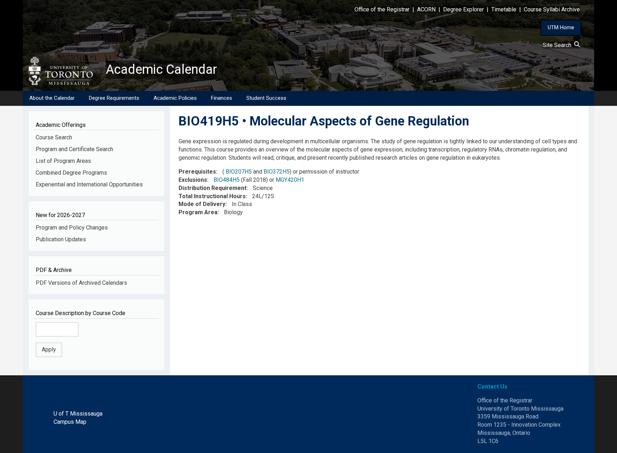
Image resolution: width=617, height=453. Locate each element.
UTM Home (561, 27)
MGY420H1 (290, 179)
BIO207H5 (239, 171)
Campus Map (70, 421)
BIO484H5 (227, 179)
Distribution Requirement (212, 188)
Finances (221, 98)
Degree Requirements (114, 98)
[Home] (64, 71)
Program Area (198, 212)
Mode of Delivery (202, 204)
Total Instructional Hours (212, 196)
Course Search (54, 137)
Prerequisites (197, 171)
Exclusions (193, 179)
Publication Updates (61, 239)
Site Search (558, 45)
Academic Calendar (161, 69)
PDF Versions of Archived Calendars (81, 282)
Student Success (266, 98)
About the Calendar (52, 98)
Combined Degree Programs (71, 172)
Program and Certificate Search (74, 149)
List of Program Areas (63, 161)
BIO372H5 (277, 171)
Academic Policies (175, 98)
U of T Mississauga (78, 413)
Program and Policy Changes (72, 227)
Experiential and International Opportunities (89, 184)
